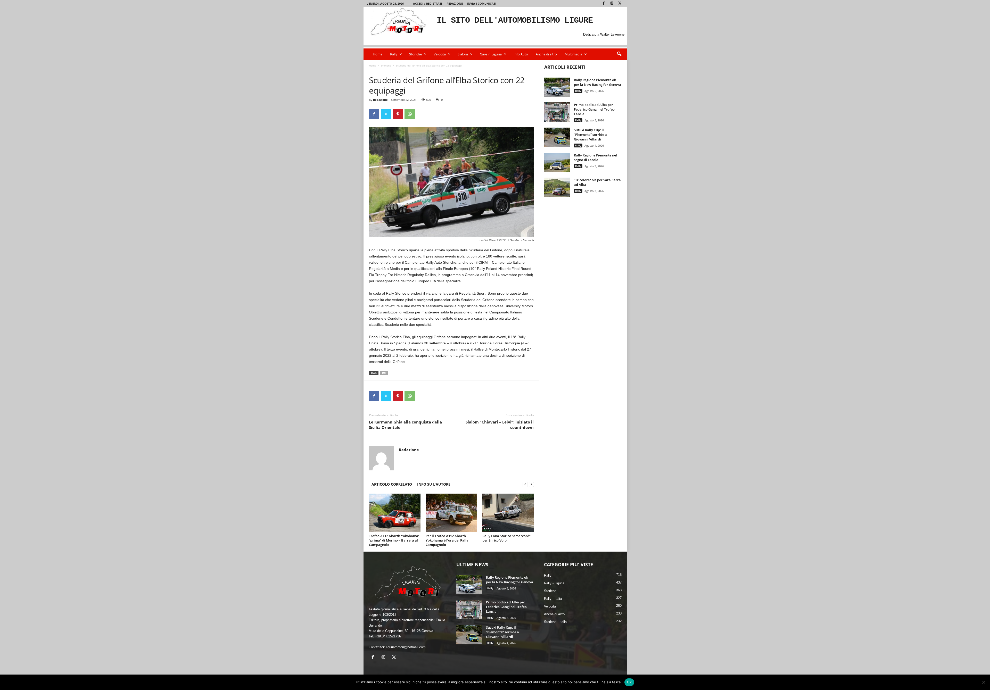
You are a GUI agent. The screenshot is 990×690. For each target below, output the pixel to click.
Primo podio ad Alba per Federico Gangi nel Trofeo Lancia (594, 109)
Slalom (463, 54)
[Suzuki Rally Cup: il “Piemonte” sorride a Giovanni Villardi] (557, 137)
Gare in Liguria (491, 54)
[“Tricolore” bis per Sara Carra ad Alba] (557, 187)
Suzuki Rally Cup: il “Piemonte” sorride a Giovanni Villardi (590, 135)
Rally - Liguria (554, 583)
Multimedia (573, 54)
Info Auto (521, 54)
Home (377, 54)
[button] (619, 54)
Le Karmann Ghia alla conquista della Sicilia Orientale (405, 424)
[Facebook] (604, 3)
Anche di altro (546, 54)
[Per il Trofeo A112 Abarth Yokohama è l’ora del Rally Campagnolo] (451, 513)
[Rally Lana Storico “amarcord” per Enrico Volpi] (508, 513)
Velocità (440, 54)
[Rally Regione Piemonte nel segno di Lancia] (557, 162)
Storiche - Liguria (398, 70)
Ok (629, 682)
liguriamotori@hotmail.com (406, 647)
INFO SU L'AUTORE (433, 484)
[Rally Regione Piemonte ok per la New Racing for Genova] (557, 87)
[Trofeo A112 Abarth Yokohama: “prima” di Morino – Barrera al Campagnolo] (394, 513)
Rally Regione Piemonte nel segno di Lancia (595, 157)
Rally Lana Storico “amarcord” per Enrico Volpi (506, 538)
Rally (393, 54)
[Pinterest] (398, 114)
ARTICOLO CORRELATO (392, 484)
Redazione (455, 3)
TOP (384, 373)
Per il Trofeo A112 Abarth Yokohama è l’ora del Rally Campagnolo (447, 540)
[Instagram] (612, 3)
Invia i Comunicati (481, 3)
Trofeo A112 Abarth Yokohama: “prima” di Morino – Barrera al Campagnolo (394, 540)
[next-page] (531, 484)
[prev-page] (525, 484)
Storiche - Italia (555, 622)
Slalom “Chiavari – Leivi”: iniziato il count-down (500, 424)
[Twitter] (620, 3)
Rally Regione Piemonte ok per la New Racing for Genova (597, 82)
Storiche (415, 54)
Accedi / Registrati (427, 3)
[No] (983, 682)
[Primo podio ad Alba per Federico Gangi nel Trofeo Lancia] (557, 112)
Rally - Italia (553, 599)
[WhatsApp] (410, 114)
